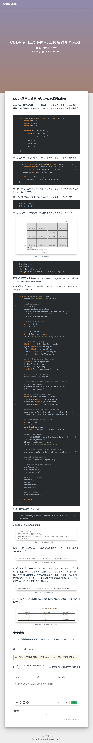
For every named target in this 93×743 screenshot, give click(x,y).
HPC (19, 649)
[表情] (20, 702)
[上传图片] (24, 702)
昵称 (17, 677)
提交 (74, 702)
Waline (74, 719)
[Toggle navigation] (87, 4)
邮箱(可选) (40, 677)
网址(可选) (61, 677)
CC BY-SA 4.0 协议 (53, 657)
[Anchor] (67, 98)
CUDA (30, 649)
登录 (66, 702)
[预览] (27, 702)
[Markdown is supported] (17, 702)
